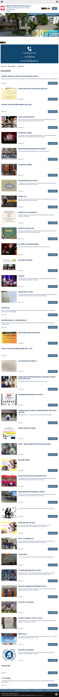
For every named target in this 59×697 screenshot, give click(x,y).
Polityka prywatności (38, 690)
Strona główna (11, 66)
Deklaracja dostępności (51, 690)
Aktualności (21, 66)
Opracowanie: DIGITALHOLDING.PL (22, 690)
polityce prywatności (39, 695)
